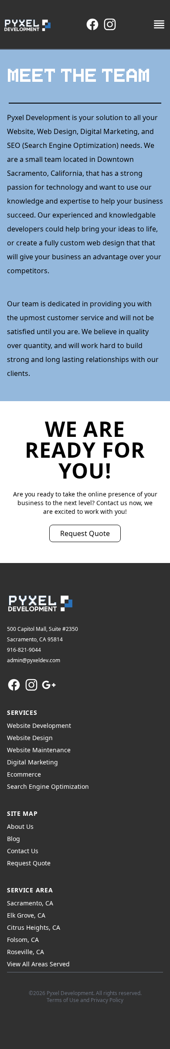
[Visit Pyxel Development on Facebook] (92, 24)
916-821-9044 (24, 650)
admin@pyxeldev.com (33, 660)
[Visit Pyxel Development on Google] (49, 685)
